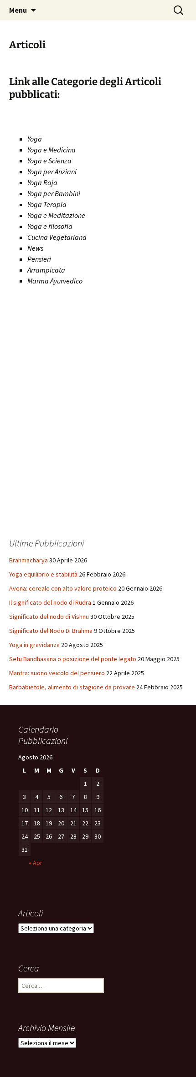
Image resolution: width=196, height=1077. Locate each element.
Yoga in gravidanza (34, 645)
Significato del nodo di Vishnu (49, 616)
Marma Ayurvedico (55, 280)
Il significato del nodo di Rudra (50, 602)
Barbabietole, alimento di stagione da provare (72, 687)
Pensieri (39, 258)
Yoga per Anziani (52, 171)
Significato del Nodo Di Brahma (51, 631)
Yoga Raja (42, 182)
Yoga (34, 138)
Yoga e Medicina (51, 149)
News (35, 248)
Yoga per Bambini (53, 193)
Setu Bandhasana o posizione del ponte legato (72, 659)
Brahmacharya (28, 560)
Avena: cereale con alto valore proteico (63, 588)
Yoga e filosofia (49, 226)
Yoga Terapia (47, 204)
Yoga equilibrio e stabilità (43, 574)
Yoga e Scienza (49, 160)
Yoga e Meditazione (56, 215)
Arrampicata (46, 269)
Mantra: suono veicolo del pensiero (57, 673)
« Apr (35, 863)
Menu (18, 10)
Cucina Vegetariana (57, 237)
